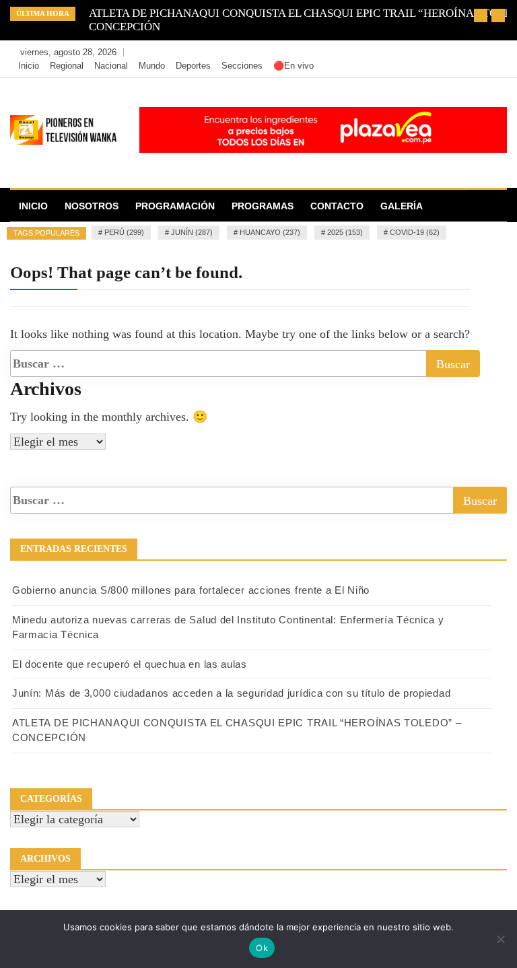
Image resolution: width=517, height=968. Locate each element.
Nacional (111, 66)
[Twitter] (454, 52)
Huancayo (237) (270, 232)
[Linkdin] (493, 52)
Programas (263, 206)
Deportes (193, 66)
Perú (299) (124, 232)
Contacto (337, 206)
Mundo (152, 66)
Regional (66, 66)
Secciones (242, 66)
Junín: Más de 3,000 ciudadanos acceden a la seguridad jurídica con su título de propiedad (231, 693)
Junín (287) (192, 232)
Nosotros (91, 206)
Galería (401, 206)
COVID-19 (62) (415, 232)
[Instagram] (474, 52)
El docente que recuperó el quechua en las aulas (129, 664)
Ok (262, 947)
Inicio (28, 66)
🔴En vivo (293, 66)
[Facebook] (434, 52)
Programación (175, 206)
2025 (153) (345, 232)
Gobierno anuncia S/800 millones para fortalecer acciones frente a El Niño (191, 590)
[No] (500, 939)
